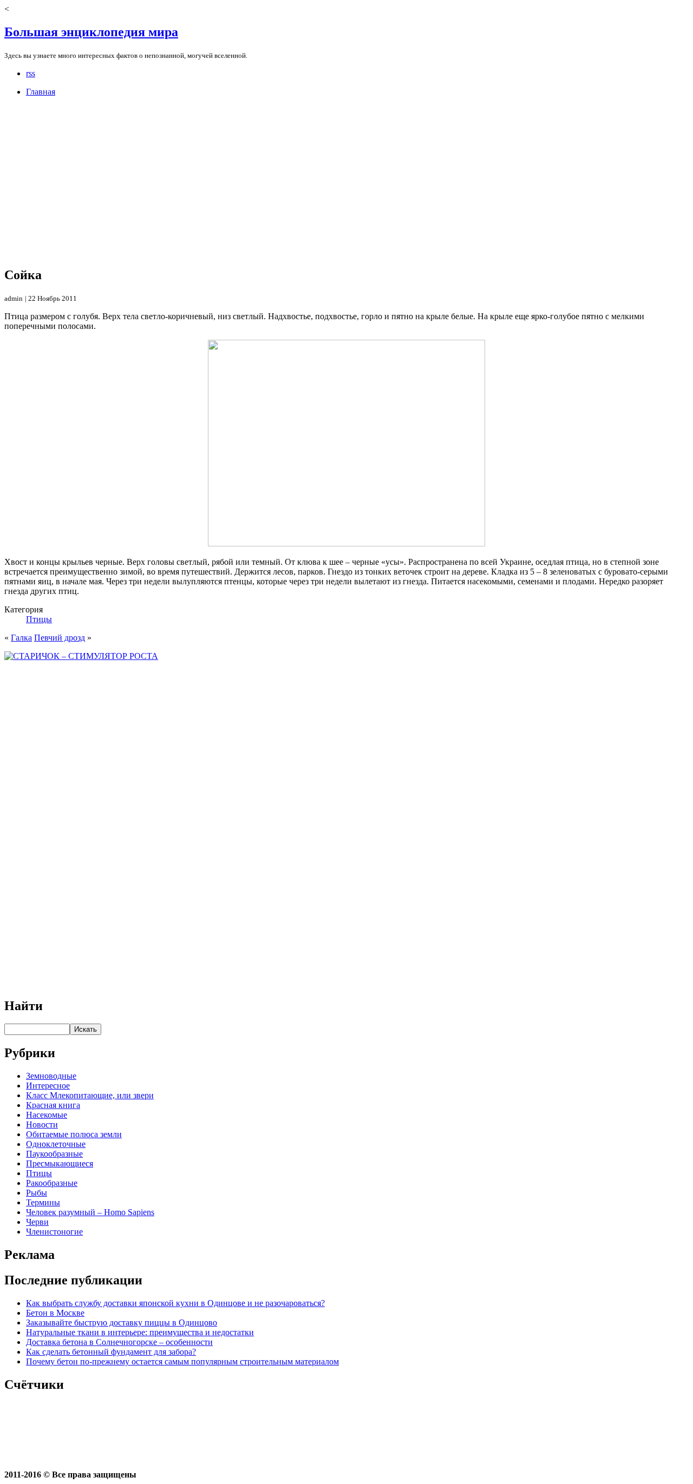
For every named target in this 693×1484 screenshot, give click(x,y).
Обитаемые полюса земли (74, 1134)
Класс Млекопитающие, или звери (90, 1095)
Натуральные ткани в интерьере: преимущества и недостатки (140, 1332)
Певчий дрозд (59, 637)
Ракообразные (51, 1183)
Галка (21, 637)
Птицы (39, 619)
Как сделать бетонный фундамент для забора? (111, 1351)
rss (30, 73)
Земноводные (51, 1075)
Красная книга (53, 1105)
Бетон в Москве (55, 1312)
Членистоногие (54, 1231)
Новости (42, 1124)
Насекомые (46, 1114)
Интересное (48, 1085)
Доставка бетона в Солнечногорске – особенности (119, 1342)
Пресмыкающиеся (59, 1163)
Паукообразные (54, 1153)
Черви (37, 1221)
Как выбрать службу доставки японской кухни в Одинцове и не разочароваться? (175, 1303)
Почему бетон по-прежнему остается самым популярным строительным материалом (182, 1361)
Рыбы (36, 1192)
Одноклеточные (56, 1144)
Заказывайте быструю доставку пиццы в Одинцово (121, 1322)
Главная (40, 91)
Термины (43, 1202)
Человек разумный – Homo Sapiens (90, 1212)
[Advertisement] (329, 181)
